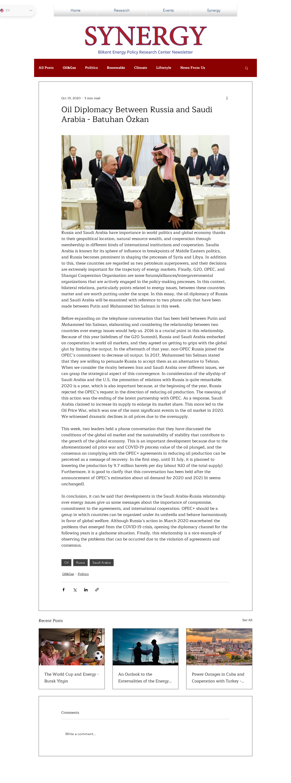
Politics (91, 68)
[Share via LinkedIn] (86, 589)
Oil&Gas (69, 68)
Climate (140, 68)
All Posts (46, 68)
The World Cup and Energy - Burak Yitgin (71, 677)
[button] (246, 68)
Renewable (116, 68)
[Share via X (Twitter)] (75, 589)
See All (247, 620)
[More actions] (227, 98)
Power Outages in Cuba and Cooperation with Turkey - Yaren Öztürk (218, 677)
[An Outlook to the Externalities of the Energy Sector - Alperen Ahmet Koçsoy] (145, 647)
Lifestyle (163, 68)
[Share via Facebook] (63, 589)
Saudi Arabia (102, 562)
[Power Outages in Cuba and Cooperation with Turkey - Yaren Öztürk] (219, 647)
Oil (66, 562)
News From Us (192, 68)
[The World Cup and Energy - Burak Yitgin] (72, 647)
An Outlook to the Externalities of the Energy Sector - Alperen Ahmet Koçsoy (143, 677)
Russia (80, 562)
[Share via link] (97, 589)
